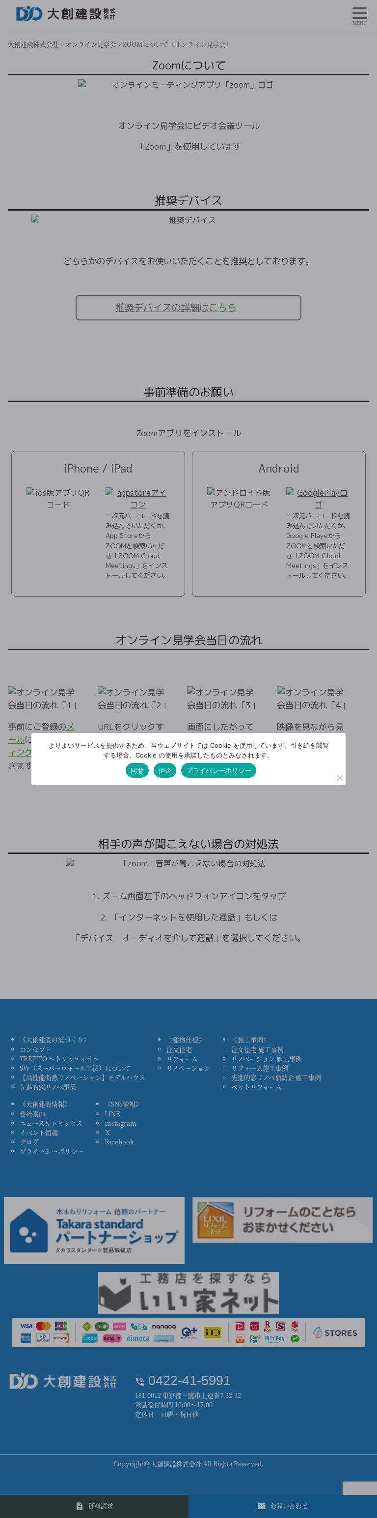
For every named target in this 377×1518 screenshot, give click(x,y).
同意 (137, 770)
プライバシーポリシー (218, 770)
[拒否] (339, 778)
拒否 (165, 770)
